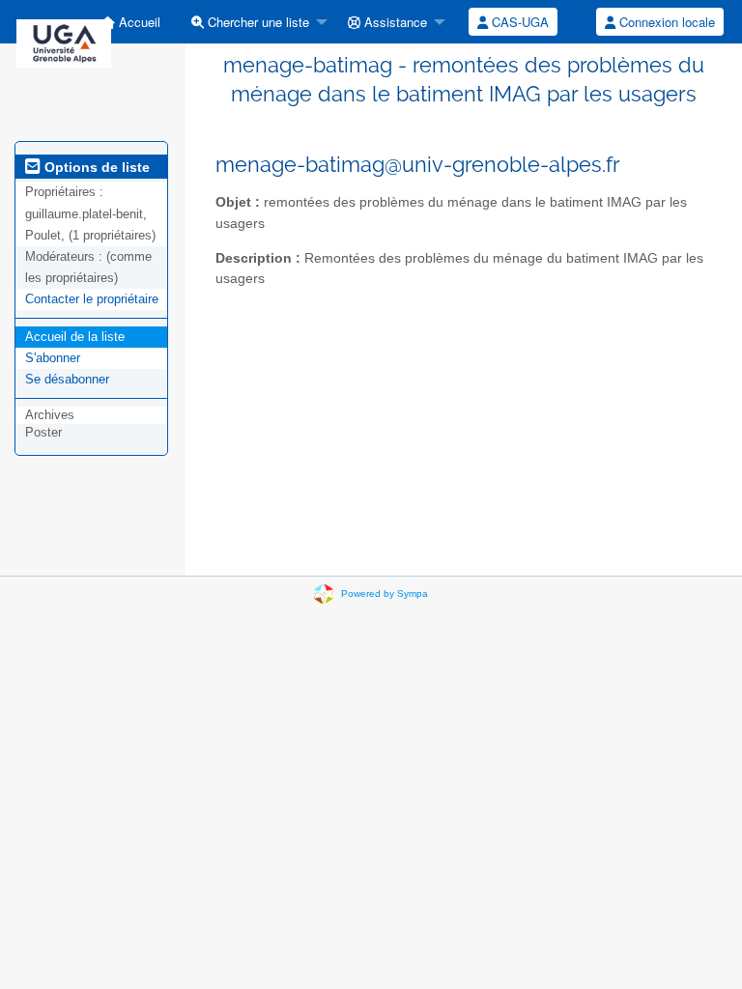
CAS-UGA (518, 22)
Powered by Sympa (384, 593)
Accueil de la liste (75, 336)
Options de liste (95, 167)
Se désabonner (67, 379)
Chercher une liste (256, 22)
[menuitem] (130, 21)
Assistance (393, 22)
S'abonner (52, 358)
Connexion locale (665, 22)
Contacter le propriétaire (91, 299)
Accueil (137, 22)
